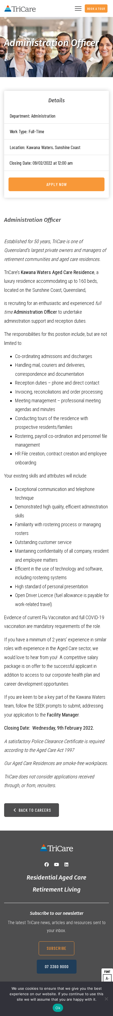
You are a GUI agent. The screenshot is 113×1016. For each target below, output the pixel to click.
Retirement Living (57, 889)
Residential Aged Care (56, 877)
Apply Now (56, 184)
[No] (106, 999)
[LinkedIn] (66, 864)
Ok (57, 1008)
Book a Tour (96, 8)
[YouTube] (56, 864)
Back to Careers (34, 810)
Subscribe (56, 948)
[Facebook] (46, 864)
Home (8, 54)
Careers (24, 54)
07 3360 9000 (57, 966)
